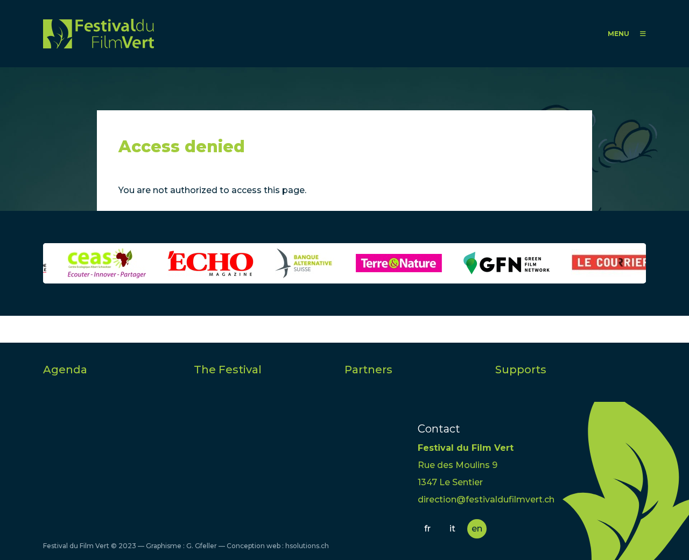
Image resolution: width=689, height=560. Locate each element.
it (452, 528)
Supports (520, 369)
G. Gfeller (201, 546)
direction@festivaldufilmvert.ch (486, 499)
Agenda (65, 369)
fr (427, 528)
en (477, 528)
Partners (368, 369)
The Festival (228, 369)
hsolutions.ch (307, 546)
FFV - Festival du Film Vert (98, 33)
